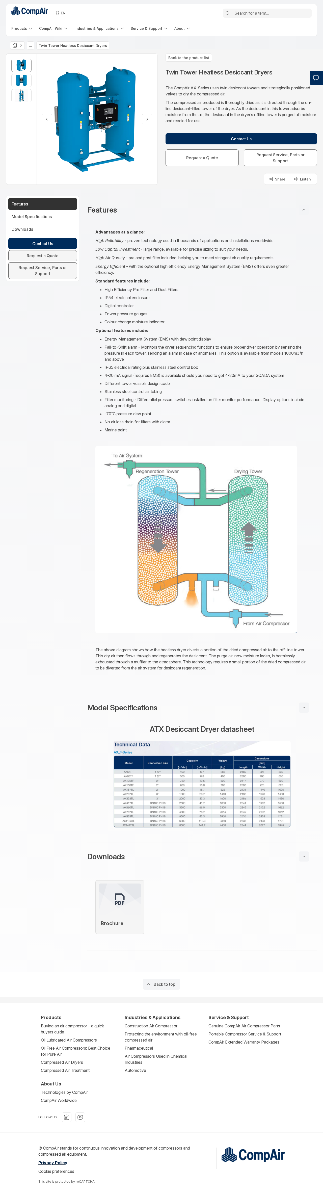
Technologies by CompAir (64, 1092)
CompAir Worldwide (59, 1100)
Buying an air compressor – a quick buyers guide (72, 1028)
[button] (202, 209)
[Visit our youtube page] (80, 1117)
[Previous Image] (47, 119)
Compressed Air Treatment (65, 1070)
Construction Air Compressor (151, 1025)
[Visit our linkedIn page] (66, 1117)
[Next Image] (147, 119)
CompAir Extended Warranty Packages (243, 1042)
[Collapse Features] (304, 210)
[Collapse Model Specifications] (304, 708)
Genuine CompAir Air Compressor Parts (244, 1025)
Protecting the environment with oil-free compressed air (161, 1037)
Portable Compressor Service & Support (244, 1033)
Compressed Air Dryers (62, 1062)
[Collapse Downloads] (304, 856)
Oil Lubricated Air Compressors (69, 1040)
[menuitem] (22, 28)
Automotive (135, 1070)
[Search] (227, 13)
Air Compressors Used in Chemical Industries (156, 1059)
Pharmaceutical (139, 1048)
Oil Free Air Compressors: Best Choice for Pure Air (75, 1051)
